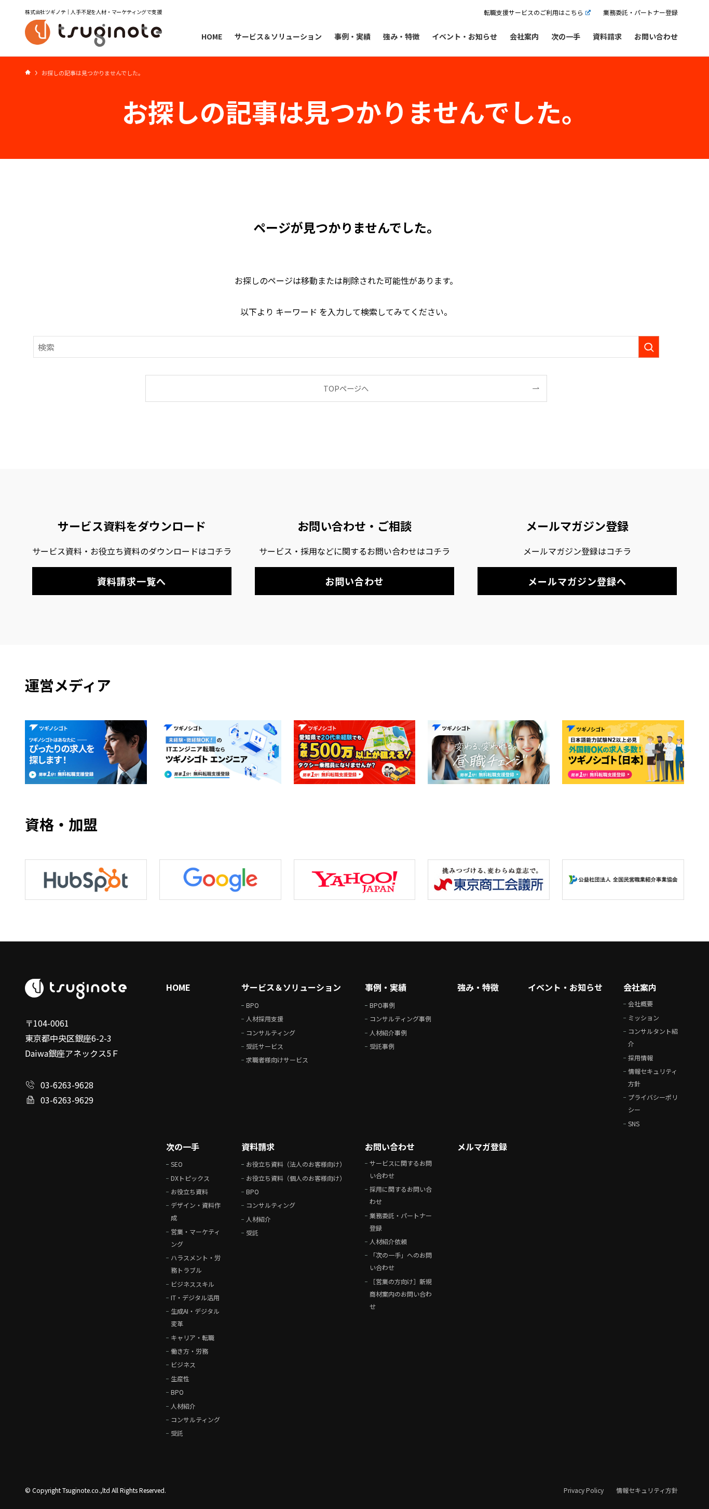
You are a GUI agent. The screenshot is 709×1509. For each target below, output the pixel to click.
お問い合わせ (390, 1146)
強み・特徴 (478, 987)
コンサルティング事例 (400, 1018)
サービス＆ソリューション (291, 987)
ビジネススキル (192, 1283)
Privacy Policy (584, 1490)
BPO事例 (382, 1005)
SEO (177, 1164)
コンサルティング (270, 1032)
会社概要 (640, 1003)
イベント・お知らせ (565, 987)
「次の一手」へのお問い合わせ (401, 1261)
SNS (633, 1123)
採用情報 (640, 1057)
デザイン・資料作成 (196, 1211)
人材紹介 (183, 1406)
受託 (177, 1433)
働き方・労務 (189, 1350)
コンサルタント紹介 (653, 1037)
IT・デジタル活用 (195, 1297)
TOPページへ (346, 388)
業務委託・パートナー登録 (640, 12)
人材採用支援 (264, 1018)
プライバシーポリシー (653, 1103)
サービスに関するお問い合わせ (401, 1169)
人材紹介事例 (388, 1032)
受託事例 (382, 1046)
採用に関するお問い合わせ (401, 1195)
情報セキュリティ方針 (652, 1077)
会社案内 (640, 987)
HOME (178, 987)
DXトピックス (190, 1178)
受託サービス (264, 1046)
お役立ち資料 (189, 1191)
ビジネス (183, 1364)
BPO (252, 1005)
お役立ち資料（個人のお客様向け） (296, 1178)
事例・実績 (385, 987)
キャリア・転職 (192, 1337)
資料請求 (258, 1146)
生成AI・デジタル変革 (195, 1317)
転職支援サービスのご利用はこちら (533, 12)
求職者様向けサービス (277, 1059)
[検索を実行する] (648, 347)
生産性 (180, 1378)
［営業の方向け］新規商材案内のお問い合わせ (401, 1294)
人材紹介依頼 (388, 1241)
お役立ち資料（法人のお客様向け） (296, 1164)
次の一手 (182, 1146)
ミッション (643, 1017)
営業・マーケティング (195, 1237)
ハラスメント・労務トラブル (196, 1263)
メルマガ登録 (482, 1146)
